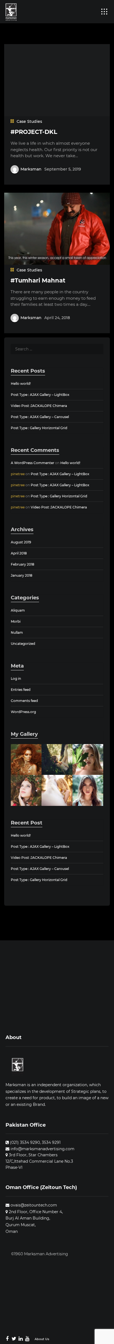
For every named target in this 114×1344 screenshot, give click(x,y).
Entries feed (20, 690)
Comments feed (24, 701)
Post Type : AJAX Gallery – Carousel (40, 417)
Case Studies (29, 121)
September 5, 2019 (62, 169)
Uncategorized (23, 644)
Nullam (17, 632)
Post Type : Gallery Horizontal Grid (39, 428)
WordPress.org (23, 712)
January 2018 (21, 575)
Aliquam (18, 610)
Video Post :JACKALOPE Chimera (39, 406)
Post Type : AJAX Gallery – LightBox (40, 395)
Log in (16, 678)
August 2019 (21, 542)
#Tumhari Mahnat (38, 280)
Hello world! (21, 383)
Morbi (15, 621)
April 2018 (19, 553)
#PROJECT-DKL (34, 131)
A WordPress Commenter (32, 463)
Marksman (31, 169)
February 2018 (22, 564)
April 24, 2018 (57, 317)
